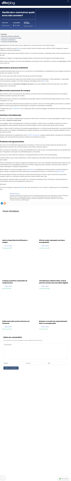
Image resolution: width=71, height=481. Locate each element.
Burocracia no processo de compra (11, 38)
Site (49, 363)
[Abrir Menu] (67, 1)
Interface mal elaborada (8, 40)
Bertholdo (21, 187)
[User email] (5, 203)
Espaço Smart (60, 171)
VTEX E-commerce (33, 135)
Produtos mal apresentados (9, 41)
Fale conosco (64, 478)
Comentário (8, 345)
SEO (44, 81)
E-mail (28, 363)
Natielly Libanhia (45, 245)
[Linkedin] (2, 203)
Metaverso (31, 169)
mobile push (16, 108)
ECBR (18, 48)
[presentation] (17, 225)
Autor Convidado (8, 245)
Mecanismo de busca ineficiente (10, 36)
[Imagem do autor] (3, 245)
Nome (6, 363)
